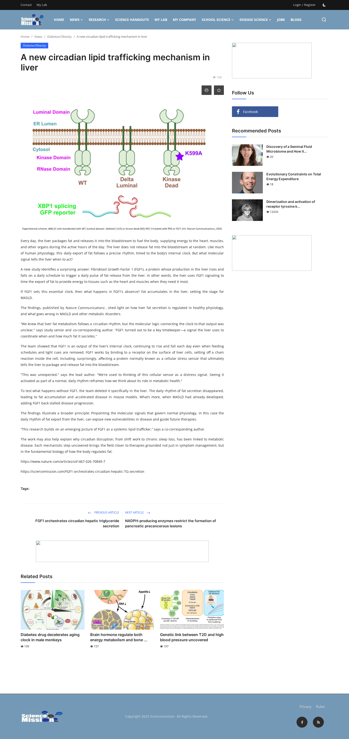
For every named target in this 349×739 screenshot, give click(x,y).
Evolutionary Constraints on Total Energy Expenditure (293, 176)
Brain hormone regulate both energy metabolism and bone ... (118, 637)
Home (59, 19)
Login (297, 5)
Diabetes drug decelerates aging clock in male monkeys (50, 637)
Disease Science (254, 19)
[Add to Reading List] (219, 90)
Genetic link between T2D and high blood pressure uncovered (192, 637)
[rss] (318, 722)
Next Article (135, 512)
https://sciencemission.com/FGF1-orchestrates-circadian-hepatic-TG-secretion (82, 471)
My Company (184, 19)
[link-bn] (122, 551)
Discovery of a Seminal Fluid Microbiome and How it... (289, 149)
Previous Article (106, 512)
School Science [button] (216, 19)
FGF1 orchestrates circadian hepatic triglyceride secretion (77, 523)
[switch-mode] (324, 5)
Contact (26, 5)
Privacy (305, 706)
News (75, 19)
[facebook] (302, 722)
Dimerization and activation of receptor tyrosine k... (290, 204)
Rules (320, 706)
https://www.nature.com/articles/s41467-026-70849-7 (63, 461)
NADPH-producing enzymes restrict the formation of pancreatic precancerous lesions (170, 523)
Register (310, 5)
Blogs (296, 19)
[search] (324, 19)
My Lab (42, 5)
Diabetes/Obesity (59, 36)
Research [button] (97, 19)
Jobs (281, 19)
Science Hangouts (132, 19)
